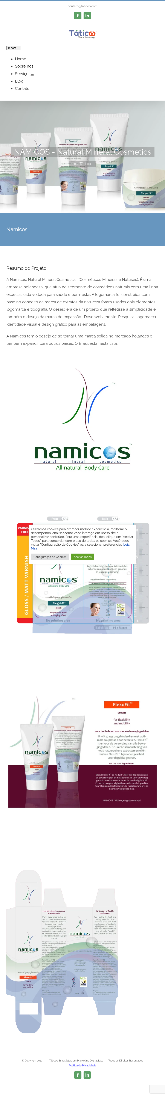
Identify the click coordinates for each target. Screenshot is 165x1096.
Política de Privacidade (82, 1065)
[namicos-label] (82, 516)
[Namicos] (82, 157)
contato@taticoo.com (83, 6)
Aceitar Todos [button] (83, 557)
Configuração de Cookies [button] (50, 557)
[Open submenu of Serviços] (32, 75)
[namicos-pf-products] (82, 692)
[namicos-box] (62, 868)
